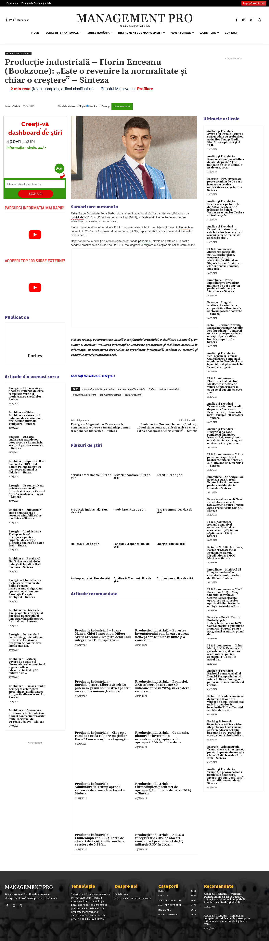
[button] (259, 20)
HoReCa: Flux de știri (85, 544)
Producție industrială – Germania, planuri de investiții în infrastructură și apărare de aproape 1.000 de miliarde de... (162, 738)
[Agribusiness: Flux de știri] (177, 564)
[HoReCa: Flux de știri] (91, 530)
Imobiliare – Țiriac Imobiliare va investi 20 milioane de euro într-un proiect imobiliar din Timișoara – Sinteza (25, 418)
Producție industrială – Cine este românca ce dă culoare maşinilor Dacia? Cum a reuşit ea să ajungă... (102, 736)
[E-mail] (180, 106)
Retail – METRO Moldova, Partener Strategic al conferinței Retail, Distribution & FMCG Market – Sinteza (225, 553)
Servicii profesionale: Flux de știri (91, 476)
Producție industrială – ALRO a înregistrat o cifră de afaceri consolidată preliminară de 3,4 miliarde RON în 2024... (159, 840)
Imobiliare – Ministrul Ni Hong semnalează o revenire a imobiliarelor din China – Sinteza (25, 514)
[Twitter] (251, 20)
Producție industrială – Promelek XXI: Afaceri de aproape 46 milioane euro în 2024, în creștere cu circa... (162, 686)
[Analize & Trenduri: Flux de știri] (134, 564)
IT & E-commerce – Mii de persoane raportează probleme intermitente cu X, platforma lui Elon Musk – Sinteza (225, 460)
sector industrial (133, 394)
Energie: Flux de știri (171, 544)
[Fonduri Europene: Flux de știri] (134, 530)
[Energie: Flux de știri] (177, 530)
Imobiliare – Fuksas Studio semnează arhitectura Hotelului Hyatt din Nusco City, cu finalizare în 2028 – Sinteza (27, 692)
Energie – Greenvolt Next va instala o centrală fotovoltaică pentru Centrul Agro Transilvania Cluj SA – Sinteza (27, 491)
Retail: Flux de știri (170, 475)
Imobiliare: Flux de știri (130, 509)
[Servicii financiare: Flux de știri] (134, 461)
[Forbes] (35, 339)
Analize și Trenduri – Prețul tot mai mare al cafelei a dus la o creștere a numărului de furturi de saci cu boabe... (224, 232)
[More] (138, 406)
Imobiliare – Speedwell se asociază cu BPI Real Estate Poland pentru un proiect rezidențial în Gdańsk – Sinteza (27, 467)
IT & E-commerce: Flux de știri (174, 511)
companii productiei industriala (98, 389)
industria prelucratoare (84, 394)
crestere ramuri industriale (131, 389)
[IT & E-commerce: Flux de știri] (177, 495)
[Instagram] (244, 20)
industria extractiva (169, 389)
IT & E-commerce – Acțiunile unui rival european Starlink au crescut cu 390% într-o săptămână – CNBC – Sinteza (222, 529)
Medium (93, 106)
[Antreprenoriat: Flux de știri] (91, 564)
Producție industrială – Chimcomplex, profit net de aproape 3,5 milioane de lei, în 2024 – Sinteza (163, 789)
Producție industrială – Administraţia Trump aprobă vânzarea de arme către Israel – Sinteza (100, 789)
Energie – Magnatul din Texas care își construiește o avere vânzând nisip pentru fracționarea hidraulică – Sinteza (100, 428)
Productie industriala (18, 53)
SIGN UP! (35, 193)
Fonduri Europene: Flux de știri (132, 545)
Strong (105, 106)
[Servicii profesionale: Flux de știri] (91, 461)
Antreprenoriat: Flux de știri (90, 578)
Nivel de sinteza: (67, 106)
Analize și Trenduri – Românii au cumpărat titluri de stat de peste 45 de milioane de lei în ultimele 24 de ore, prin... (225, 162)
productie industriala (110, 394)
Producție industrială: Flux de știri (89, 511)
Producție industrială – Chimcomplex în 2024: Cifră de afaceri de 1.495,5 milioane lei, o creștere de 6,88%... (100, 840)
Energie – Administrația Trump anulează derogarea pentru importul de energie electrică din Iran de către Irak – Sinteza (26, 538)
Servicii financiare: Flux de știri (132, 476)
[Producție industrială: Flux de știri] (91, 495)
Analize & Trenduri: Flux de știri (132, 579)
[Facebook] (236, 20)
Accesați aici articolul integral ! (93, 376)
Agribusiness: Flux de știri (175, 578)
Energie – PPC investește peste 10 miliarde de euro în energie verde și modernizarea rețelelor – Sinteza (26, 394)
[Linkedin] (129, 406)
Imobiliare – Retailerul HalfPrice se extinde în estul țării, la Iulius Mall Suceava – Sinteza (25, 563)
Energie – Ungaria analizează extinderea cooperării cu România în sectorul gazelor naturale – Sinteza (26, 442)
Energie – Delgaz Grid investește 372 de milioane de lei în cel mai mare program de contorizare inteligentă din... (26, 640)
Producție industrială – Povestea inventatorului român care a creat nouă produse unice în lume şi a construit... (162, 635)
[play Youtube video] (35, 235)
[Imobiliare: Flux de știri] (134, 495)
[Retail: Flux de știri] (177, 461)
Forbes (16, 106)
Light (83, 106)
